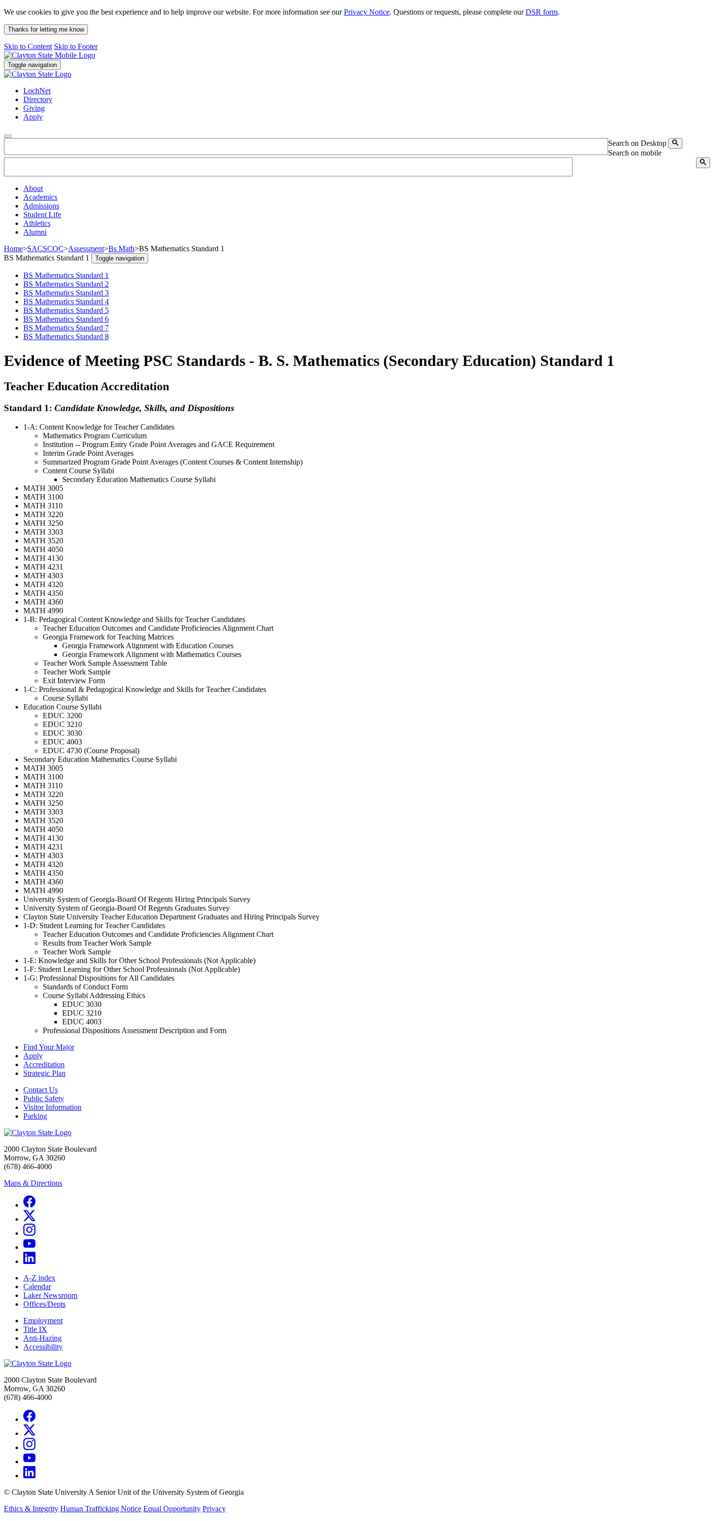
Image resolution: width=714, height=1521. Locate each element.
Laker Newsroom (50, 1295)
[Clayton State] (49, 55)
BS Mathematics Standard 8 (66, 336)
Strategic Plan (44, 1073)
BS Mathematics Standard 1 (66, 275)
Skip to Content (28, 46)
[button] (33, 188)
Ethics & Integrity (31, 1508)
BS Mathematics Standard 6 (66, 319)
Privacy (214, 1508)
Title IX (35, 1329)
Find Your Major (48, 1047)
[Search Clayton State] (675, 143)
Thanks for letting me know (46, 29)
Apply (33, 1056)
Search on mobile (635, 153)
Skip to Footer (76, 46)
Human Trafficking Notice (100, 1508)
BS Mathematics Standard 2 (66, 284)
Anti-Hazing (42, 1338)
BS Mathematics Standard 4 (66, 301)
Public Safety (43, 1098)
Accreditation (44, 1064)
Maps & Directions (33, 1183)
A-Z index (39, 1278)
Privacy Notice (367, 12)
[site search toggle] (8, 136)
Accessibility (43, 1347)
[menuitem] (366, 188)
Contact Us (40, 1090)
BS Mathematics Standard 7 (66, 328)
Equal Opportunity (172, 1508)
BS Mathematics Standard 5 (66, 310)
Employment (43, 1320)
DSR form (542, 12)
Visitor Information (52, 1107)
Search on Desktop (637, 143)
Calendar (37, 1286)
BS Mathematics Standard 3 (66, 293)
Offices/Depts (44, 1304)
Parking (35, 1116)
